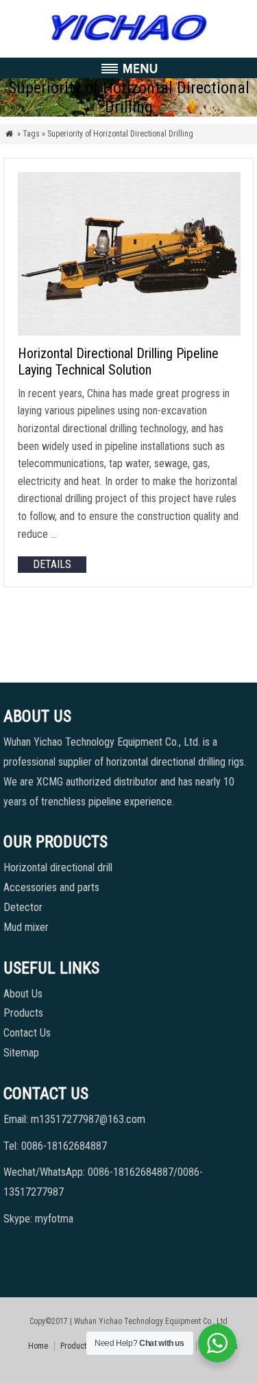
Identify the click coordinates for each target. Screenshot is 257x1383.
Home (38, 1346)
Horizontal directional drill (57, 867)
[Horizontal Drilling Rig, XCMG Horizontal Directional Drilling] (128, 40)
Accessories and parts (51, 887)
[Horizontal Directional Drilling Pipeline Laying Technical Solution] (129, 331)
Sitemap (21, 1052)
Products (23, 1012)
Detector (22, 907)
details (52, 564)
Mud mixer (26, 927)
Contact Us (27, 1032)
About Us (22, 993)
